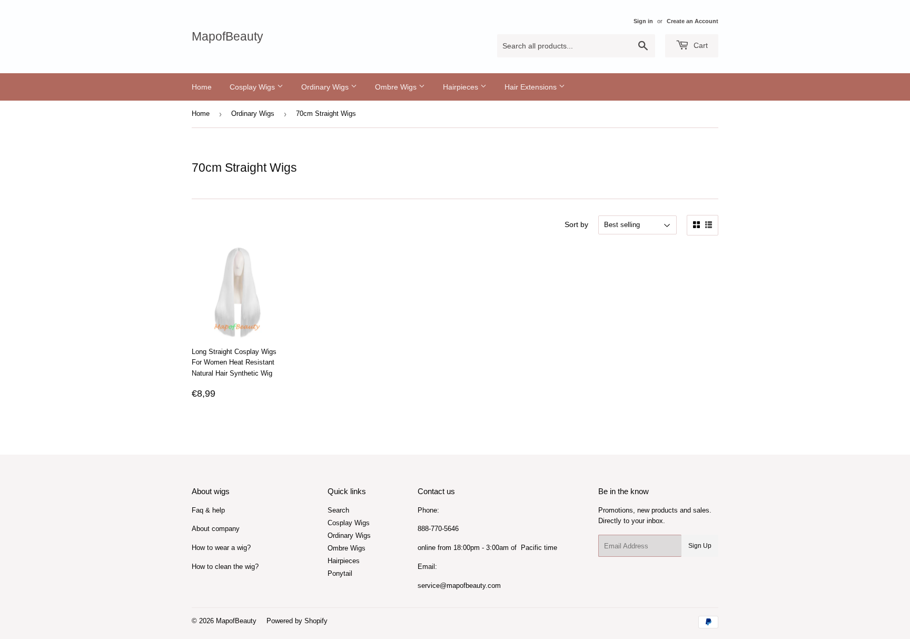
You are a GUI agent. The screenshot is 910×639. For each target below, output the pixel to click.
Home (202, 87)
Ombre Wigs (397, 87)
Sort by (576, 224)
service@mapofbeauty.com (459, 585)
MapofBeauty (227, 36)
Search (338, 510)
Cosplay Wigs (253, 87)
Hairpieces (461, 87)
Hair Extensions (532, 87)
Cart (699, 45)
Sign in (643, 21)
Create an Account (692, 21)
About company (216, 529)
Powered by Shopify (297, 621)
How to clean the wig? (225, 567)
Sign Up (699, 545)
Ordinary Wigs (326, 87)
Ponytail (340, 573)
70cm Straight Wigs (326, 113)
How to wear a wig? (221, 548)
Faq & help (208, 510)
